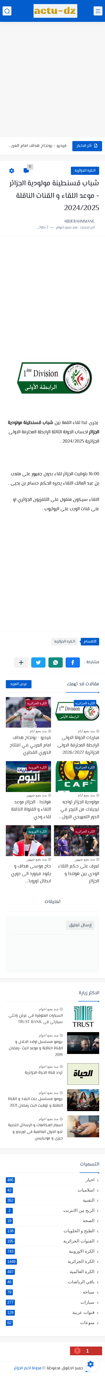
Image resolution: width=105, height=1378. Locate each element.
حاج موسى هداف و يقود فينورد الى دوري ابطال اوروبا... (31, 874)
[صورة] (83, 1017)
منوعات (50, 1322)
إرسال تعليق (80, 925)
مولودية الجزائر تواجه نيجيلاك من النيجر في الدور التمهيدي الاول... (79, 810)
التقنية (50, 1200)
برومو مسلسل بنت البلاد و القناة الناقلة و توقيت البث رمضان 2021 (35, 1102)
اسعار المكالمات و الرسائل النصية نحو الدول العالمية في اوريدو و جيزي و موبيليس (35, 1132)
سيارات (50, 1302)
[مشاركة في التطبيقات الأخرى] (21, 662)
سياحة (50, 1291)
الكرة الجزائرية (85, 171)
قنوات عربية (50, 1312)
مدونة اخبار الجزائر (27, 1368)
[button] (73, 662)
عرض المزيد (18, 684)
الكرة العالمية (50, 1271)
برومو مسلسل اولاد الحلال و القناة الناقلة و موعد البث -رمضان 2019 (36, 1048)
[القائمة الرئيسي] (98, 10)
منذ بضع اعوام (48, 1009)
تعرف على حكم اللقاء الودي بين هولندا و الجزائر (78, 874)
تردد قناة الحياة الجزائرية (44, 1073)
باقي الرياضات (50, 1281)
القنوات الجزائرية (50, 1240)
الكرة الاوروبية (50, 1251)
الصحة (50, 1220)
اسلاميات (50, 1189)
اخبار (50, 1179)
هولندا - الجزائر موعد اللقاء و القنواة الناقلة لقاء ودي (31, 810)
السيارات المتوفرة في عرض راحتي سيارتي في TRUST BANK (35, 1019)
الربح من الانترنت (51, 1210)
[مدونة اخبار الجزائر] (55, 11)
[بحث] (7, 10)
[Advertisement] (52, 80)
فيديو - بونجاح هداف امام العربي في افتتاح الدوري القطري (37, 145)
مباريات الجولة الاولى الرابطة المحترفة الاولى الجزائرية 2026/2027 (78, 745)
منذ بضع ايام (86, 731)
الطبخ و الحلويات (50, 1230)
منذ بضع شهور (37, 795)
